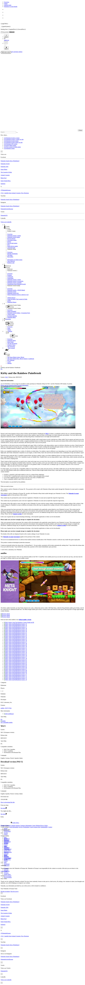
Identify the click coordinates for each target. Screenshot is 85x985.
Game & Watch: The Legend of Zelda (17, 299)
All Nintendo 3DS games (10, 144)
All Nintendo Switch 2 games (12, 138)
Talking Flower (11, 297)
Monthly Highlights (12, 253)
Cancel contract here (35, 827)
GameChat (10, 276)
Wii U (6, 377)
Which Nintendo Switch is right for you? (18, 294)
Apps (8, 328)
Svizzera (6, 873)
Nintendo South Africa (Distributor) (10, 161)
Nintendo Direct (11, 340)
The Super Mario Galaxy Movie (15, 357)
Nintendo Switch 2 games (14, 235)
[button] (44, 226)
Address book (7, 5)
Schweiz (6, 870)
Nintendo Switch (5, 163)
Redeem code (10, 262)
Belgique (6, 840)
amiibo (9, 300)
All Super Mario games (10, 145)
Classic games (11, 314)
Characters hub (11, 247)
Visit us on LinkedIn (6, 222)
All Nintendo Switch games (11, 141)
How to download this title (8, 802)
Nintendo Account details (10, 6)
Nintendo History (11, 302)
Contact (50, 827)
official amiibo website (25, 619)
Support (18, 825)
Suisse (5, 855)
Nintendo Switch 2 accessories (15, 281)
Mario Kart (3, 178)
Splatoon (3, 183)
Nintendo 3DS (4, 166)
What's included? (11, 311)
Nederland (6, 864)
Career (9, 361)
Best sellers (10, 256)
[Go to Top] (42, 366)
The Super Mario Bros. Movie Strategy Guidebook (20, 358)
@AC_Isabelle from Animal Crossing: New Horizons (15, 193)
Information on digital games (14, 259)
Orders (6, 3)
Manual (12, 713)
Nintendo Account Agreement (11, 536)
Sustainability (44, 827)
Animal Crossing (5, 175)
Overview (6, 2)
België (5, 828)
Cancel (2, 871)
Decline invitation (5, 891)
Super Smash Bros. (6, 181)
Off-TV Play (8, 708)
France (6, 834)
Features (9, 275)
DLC (8, 244)
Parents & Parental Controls (8, 825)
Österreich (6, 865)
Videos (9, 329)
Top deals (9, 255)
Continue (7, 871)
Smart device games (12, 246)
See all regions (8, 877)
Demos (9, 241)
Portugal (6, 852)
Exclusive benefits (12, 316)
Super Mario (4, 169)
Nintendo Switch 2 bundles (14, 282)
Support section (17, 514)
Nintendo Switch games (13, 237)
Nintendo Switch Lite (13, 293)
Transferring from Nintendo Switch (16, 284)
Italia (5, 837)
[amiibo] (3, 721)
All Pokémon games (9, 148)
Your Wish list (11, 261)
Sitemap (9, 363)
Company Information (26, 825)
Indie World (10, 342)
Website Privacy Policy (42, 825)
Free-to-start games (12, 243)
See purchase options (16, 51)
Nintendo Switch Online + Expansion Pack (18, 313)
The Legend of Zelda (6, 172)
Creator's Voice (11, 345)
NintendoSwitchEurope (7, 209)
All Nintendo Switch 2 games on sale (13, 139)
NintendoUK (4, 215)
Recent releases (11, 238)
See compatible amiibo (7, 722)
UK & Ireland (7, 876)
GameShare (10, 278)
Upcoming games (12, 240)
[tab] (42, 822)
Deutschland (7, 831)
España (6, 833)
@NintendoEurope (6, 190)
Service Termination (24, 827)
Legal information (13, 827)
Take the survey (14, 891)
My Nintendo (10, 360)
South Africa (7, 850)
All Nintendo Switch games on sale (13, 142)
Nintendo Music (11, 317)
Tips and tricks (11, 346)
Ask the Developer (12, 343)
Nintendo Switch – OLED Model (16, 290)
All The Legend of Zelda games (12, 147)
